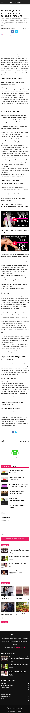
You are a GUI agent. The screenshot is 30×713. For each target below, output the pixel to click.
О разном (7, 6)
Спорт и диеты (4, 692)
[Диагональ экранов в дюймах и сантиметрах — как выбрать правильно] (4, 486)
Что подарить (3, 611)
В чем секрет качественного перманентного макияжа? (22, 598)
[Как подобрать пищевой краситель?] (4, 472)
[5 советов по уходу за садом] (22, 607)
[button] (28, 2)
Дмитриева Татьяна (6, 28)
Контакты (14, 707)
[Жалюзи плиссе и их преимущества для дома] (4, 500)
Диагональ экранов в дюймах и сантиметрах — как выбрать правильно (18, 486)
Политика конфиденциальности (15, 708)
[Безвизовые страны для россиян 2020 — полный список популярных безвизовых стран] (4, 550)
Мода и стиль (3, 594)
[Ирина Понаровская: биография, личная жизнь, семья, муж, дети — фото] (4, 558)
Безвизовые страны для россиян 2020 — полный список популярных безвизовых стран (19, 550)
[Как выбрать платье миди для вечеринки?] (7, 591)
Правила (8, 707)
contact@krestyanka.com (19, 647)
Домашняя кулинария (6, 694)
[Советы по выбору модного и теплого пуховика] (4, 479)
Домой (2, 6)
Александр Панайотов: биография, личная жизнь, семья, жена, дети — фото (18, 565)
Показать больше (14, 577)
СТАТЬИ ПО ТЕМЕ (6, 466)
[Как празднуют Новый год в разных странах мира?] (4, 493)
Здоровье (3, 698)
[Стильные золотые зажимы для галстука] (7, 607)
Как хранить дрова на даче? (6, 440)
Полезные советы (14, 6)
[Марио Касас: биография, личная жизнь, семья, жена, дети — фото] (4, 572)
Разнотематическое (5, 696)
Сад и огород (18, 611)
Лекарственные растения (7, 685)
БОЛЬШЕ (14, 466)
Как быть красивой (19, 594)
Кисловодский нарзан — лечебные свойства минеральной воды (23, 441)
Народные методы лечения (7, 689)
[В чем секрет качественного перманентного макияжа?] (22, 591)
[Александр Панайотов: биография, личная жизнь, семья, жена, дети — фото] (4, 565)
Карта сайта (19, 707)
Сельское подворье (5, 687)
